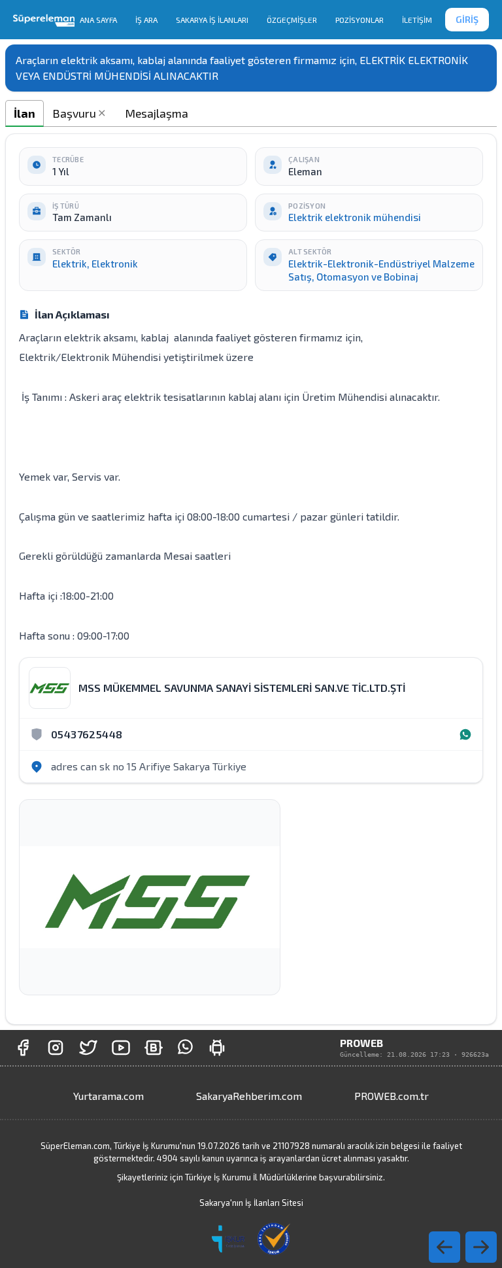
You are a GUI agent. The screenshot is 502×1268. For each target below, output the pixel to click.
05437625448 (86, 734)
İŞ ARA (146, 19)
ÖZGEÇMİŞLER (292, 19)
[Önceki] (481, 1247)
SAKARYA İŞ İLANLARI (212, 19)
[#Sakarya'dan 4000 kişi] (88, 1047)
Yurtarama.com (108, 1095)
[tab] (24, 113)
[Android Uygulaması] (217, 1047)
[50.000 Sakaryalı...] (23, 1047)
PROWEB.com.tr (391, 1095)
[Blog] (153, 1047)
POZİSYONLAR (359, 19)
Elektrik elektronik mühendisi (354, 217)
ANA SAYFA (98, 19)
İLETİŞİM (417, 19)
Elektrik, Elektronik (95, 263)
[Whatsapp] (465, 734)
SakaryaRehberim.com (249, 1095)
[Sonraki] (444, 1247)
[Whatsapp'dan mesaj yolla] (185, 1047)
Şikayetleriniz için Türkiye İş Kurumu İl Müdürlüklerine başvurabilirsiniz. (251, 1177)
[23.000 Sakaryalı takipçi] (55, 1047)
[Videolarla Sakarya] (121, 1047)
